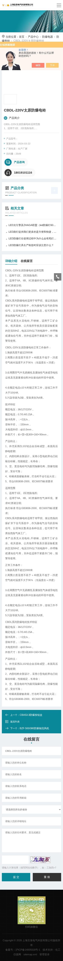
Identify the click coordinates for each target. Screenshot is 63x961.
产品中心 (33, 36)
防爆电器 (47, 36)
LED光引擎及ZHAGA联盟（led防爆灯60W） (33, 225)
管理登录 (44, 954)
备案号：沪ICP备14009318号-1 (22, 949)
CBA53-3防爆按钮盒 (31, 714)
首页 (21, 36)
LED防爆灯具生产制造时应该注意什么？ (31, 245)
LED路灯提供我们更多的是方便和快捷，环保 (33, 231)
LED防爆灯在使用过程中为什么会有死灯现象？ (33, 238)
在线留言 (27, 261)
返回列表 (15, 721)
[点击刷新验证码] (40, 859)
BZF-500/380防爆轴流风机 (34, 728)
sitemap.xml (30, 954)
